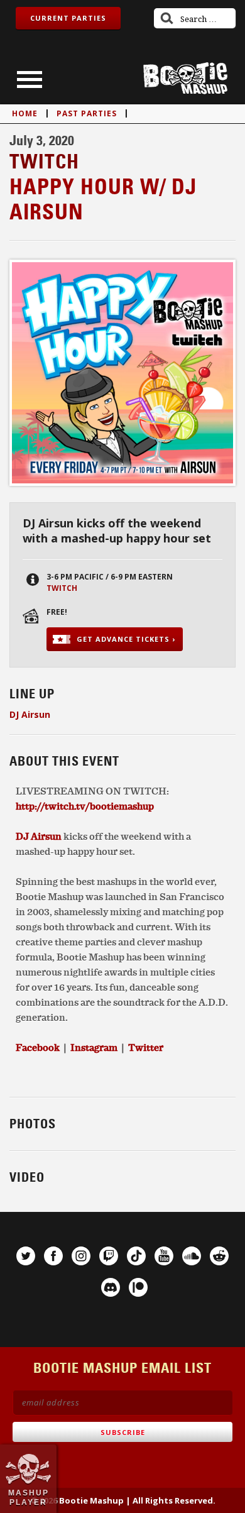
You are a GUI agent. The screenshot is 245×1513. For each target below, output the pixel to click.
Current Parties (68, 18)
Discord (110, 1287)
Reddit (219, 1255)
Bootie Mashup (185, 78)
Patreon (138, 1287)
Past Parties (87, 113)
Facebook (53, 1255)
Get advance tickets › (126, 639)
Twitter (145, 1047)
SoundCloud (191, 1255)
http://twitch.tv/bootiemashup (85, 805)
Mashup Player (28, 1497)
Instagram (81, 1255)
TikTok (136, 1255)
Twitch (61, 588)
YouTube (164, 1255)
